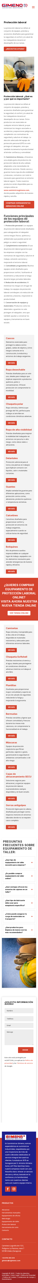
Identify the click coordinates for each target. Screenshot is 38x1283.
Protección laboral (9, 1224)
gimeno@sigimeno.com (11, 1260)
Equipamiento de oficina (11, 1216)
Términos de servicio (25, 1063)
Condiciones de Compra (26, 1277)
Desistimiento (7, 1279)
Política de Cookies (9, 1277)
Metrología (6, 1218)
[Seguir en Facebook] (7, 1189)
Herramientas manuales (11, 1213)
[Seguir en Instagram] (13, 1189)
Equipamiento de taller (10, 1221)
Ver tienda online (19, 613)
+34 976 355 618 (8, 1258)
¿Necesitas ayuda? (15, 49)
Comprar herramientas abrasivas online (18, 204)
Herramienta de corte (10, 1227)
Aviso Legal (15, 1275)
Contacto (5, 1230)
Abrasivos (5, 1210)
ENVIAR (25, 1050)
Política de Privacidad (28, 1275)
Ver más (11, 363)
